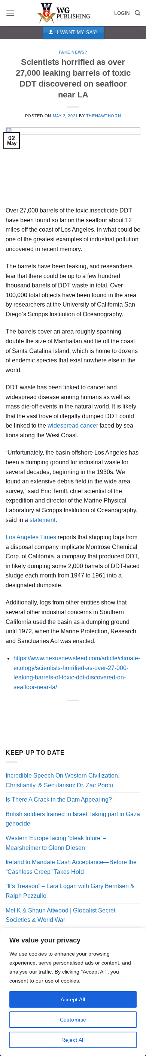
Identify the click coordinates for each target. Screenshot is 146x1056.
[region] (73, 992)
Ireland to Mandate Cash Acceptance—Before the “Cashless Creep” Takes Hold (71, 867)
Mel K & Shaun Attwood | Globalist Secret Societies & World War (60, 915)
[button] (10, 13)
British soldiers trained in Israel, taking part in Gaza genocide (73, 819)
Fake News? (73, 52)
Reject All (73, 1040)
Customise (73, 1020)
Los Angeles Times (31, 537)
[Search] (137, 13)
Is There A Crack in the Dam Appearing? (59, 799)
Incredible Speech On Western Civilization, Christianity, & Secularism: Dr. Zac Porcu (62, 780)
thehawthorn (103, 116)
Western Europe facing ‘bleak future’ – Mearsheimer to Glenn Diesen (56, 843)
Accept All (73, 999)
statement (42, 520)
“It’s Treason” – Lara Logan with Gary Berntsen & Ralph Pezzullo (70, 891)
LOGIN (122, 13)
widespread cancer (73, 425)
